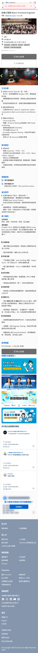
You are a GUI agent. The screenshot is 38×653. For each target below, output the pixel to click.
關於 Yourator (6, 574)
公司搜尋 (22, 557)
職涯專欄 (5, 560)
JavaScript (7, 45)
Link (3, 430)
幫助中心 (22, 578)
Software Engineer (16, 47)
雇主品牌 (5, 542)
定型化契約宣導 (7, 641)
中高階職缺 (23, 528)
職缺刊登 (5, 539)
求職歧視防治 (6, 584)
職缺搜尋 (5, 528)
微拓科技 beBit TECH (13, 16)
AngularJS (27, 45)
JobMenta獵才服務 (8, 546)
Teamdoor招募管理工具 (27, 542)
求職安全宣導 (6, 630)
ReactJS (20, 45)
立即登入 (19, 506)
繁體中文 (5, 617)
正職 (5, 37)
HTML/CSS (14, 45)
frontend (6, 47)
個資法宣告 (5, 637)
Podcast (4, 563)
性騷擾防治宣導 (7, 581)
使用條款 (5, 634)
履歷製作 (5, 557)
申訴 (28, 578)
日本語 (4, 624)
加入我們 (5, 578)
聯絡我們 (22, 574)
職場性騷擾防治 (24, 581)
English (4, 620)
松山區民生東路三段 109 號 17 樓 (14, 42)
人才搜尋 (22, 539)
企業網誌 (22, 560)
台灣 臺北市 (7, 39)
